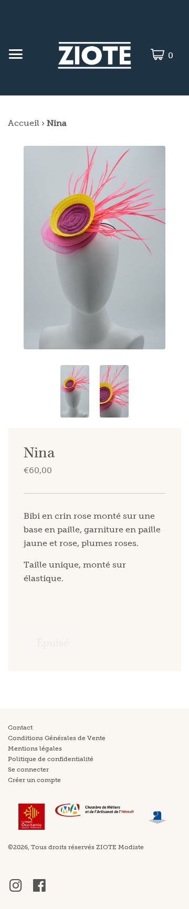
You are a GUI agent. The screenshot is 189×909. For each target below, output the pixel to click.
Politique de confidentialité (50, 759)
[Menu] (15, 56)
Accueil (23, 123)
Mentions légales (35, 748)
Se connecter (28, 769)
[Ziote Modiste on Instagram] (16, 889)
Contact (20, 727)
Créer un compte (34, 780)
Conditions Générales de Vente (57, 738)
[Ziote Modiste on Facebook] (39, 889)
